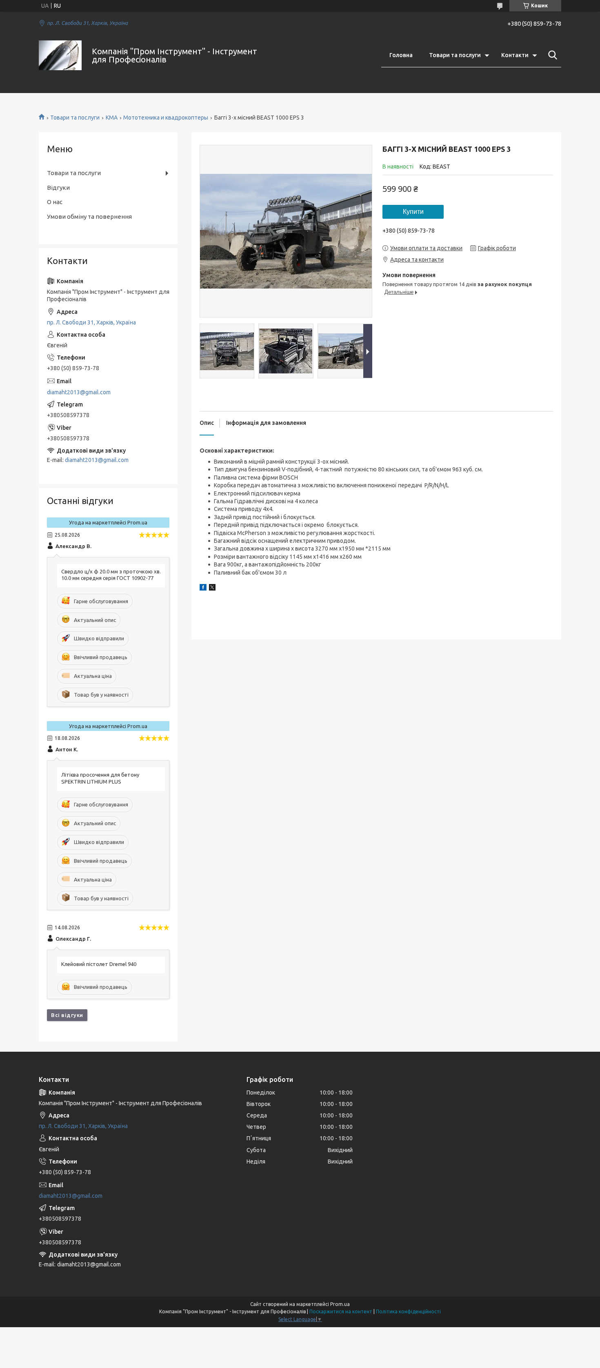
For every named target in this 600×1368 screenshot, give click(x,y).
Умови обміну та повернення (89, 216)
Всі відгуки (67, 1015)
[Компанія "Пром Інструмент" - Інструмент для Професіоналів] (60, 55)
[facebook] (203, 588)
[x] (212, 588)
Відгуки (58, 187)
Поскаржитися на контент (340, 1311)
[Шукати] (551, 55)
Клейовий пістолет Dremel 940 (98, 964)
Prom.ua (340, 1304)
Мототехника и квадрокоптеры (165, 117)
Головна (401, 55)
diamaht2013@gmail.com (79, 392)
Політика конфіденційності (408, 1311)
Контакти (515, 55)
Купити (413, 211)
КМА (112, 117)
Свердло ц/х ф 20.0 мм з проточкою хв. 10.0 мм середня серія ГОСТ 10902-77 (111, 575)
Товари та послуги (455, 55)
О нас (54, 201)
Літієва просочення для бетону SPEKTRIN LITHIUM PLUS (100, 778)
